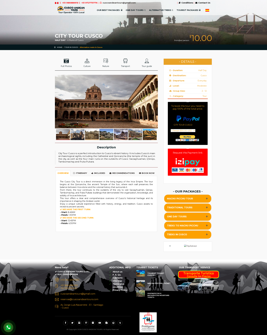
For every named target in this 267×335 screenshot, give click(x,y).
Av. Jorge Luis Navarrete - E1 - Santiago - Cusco (81, 306)
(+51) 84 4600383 (69, 280)
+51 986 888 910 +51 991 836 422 (69, 287)
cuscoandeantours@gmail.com (119, 3)
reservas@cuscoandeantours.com (79, 299)
